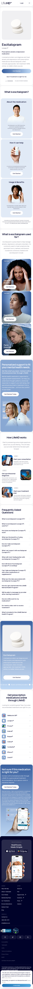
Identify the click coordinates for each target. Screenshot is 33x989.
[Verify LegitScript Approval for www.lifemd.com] (15, 931)
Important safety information (20, 223)
